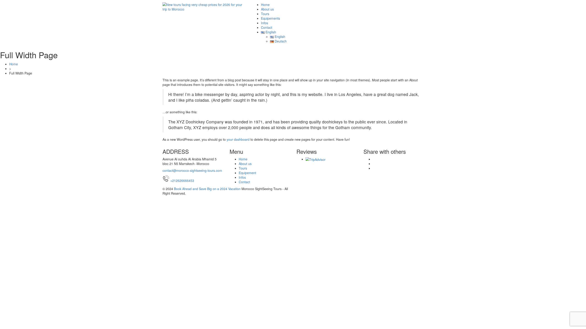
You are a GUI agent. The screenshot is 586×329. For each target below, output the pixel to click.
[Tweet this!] (374, 163)
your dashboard (238, 139)
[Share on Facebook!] (374, 159)
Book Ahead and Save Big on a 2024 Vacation (207, 188)
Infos (264, 23)
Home (265, 4)
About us (267, 9)
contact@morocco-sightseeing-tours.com (192, 170)
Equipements (270, 18)
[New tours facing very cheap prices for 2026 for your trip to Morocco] (204, 6)
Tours (265, 13)
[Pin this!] (374, 168)
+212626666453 (182, 180)
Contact (266, 27)
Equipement (247, 172)
